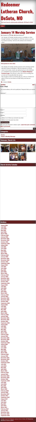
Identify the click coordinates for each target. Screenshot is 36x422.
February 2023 (5, 295)
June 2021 (3, 328)
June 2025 (3, 248)
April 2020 (3, 351)
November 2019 (5, 359)
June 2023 (3, 288)
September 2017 (5, 397)
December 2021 (5, 318)
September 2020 (5, 342)
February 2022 (5, 314)
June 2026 (3, 228)
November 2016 (5, 414)
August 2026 (4, 225)
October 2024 (4, 261)
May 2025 (3, 250)
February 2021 (5, 334)
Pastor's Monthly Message (8, 136)
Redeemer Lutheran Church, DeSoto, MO (17, 11)
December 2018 (5, 376)
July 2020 (3, 346)
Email (2, 112)
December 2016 (5, 412)
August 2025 (4, 245)
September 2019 (5, 362)
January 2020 (4, 356)
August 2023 (4, 285)
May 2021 (3, 329)
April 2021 (3, 331)
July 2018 (3, 382)
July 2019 (3, 364)
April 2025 (3, 252)
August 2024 (4, 265)
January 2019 (4, 374)
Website (2, 115)
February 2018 (5, 390)
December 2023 (5, 278)
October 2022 (4, 301)
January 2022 (4, 316)
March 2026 (4, 233)
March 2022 (4, 313)
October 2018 (4, 379)
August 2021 (4, 324)
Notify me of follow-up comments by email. (13, 118)
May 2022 (3, 309)
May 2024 (3, 270)
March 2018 (4, 389)
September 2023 (5, 283)
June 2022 (3, 308)
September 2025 (5, 243)
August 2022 (4, 304)
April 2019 (3, 369)
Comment (3, 93)
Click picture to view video (8, 63)
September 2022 (5, 303)
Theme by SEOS (10, 420)
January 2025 (4, 256)
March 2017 (4, 407)
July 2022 (3, 306)
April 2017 (3, 405)
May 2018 (3, 385)
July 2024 (3, 266)
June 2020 (3, 347)
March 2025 (4, 253)
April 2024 (3, 271)
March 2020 (4, 352)
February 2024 (5, 275)
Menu (2, 26)
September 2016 (5, 415)
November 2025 (5, 240)
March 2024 (4, 273)
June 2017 (3, 402)
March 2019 (4, 371)
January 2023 (4, 296)
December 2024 (5, 258)
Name (2, 109)
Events (9, 82)
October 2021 (4, 321)
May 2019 (3, 367)
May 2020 (3, 349)
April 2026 (3, 232)
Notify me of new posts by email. (10, 120)
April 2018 (3, 387)
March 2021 (4, 333)
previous (3, 84)
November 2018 (5, 377)
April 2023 (3, 291)
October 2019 (4, 361)
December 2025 (5, 238)
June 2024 (3, 268)
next (34, 84)
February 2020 (5, 354)
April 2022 (3, 311)
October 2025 (4, 242)
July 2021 (3, 326)
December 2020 (5, 338)
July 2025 (3, 247)
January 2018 (4, 392)
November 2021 (5, 319)
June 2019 (3, 366)
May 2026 (3, 230)
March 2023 (4, 293)
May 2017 (3, 404)
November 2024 (5, 260)
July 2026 (3, 227)
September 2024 (5, 263)
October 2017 (4, 395)
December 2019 (5, 357)
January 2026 (4, 237)
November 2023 (5, 280)
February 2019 (5, 372)
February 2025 (5, 255)
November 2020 (5, 339)
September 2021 (5, 323)
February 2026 (5, 235)
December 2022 (5, 298)
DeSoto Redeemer (19, 35)
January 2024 (4, 276)
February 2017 (5, 409)
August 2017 (4, 399)
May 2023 (3, 290)
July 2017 (3, 400)
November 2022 (5, 299)
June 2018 (3, 384)
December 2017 (5, 394)
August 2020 (4, 344)
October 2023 (4, 281)
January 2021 (4, 336)
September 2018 (5, 380)
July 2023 (3, 286)
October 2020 (4, 341)
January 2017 (4, 410)
